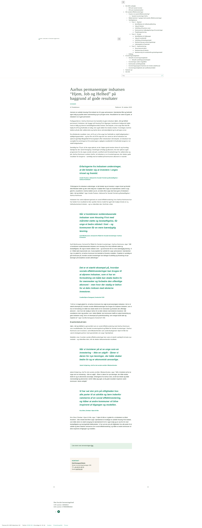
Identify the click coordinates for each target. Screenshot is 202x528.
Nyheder (73, 104)
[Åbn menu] (119, 39)
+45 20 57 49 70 (79, 467)
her (92, 445)
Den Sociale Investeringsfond (64, 502)
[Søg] (162, 76)
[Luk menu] (123, 2)
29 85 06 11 (30, 525)
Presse (66, 525)
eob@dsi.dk (79, 469)
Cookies (49, 525)
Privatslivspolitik (57, 525)
